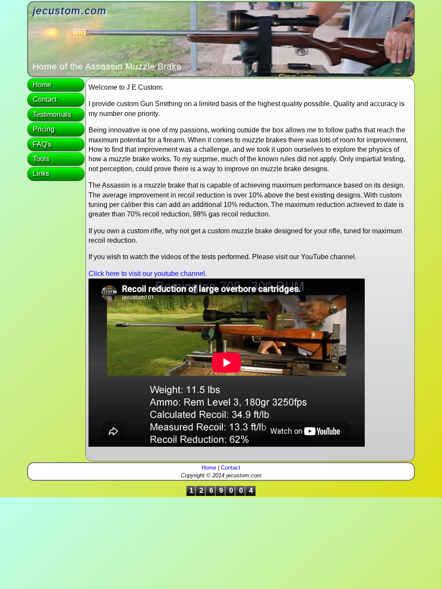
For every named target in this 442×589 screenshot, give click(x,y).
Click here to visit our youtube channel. (147, 273)
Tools (41, 159)
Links (41, 173)
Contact (45, 99)
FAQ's (42, 144)
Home (42, 84)
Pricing (43, 129)
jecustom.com (70, 10)
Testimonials (52, 114)
